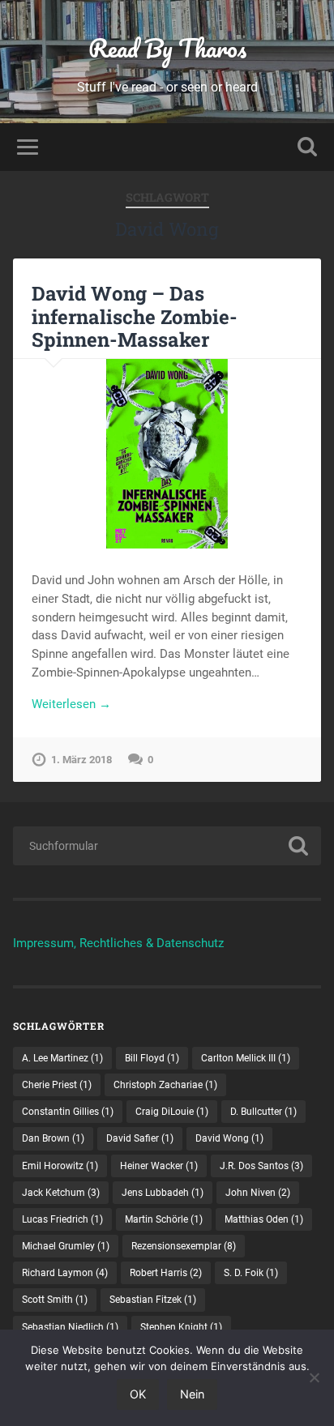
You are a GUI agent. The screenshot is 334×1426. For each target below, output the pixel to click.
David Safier (139, 1138)
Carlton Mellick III (245, 1058)
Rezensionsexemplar (183, 1246)
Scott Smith (55, 1299)
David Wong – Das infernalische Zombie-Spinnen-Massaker (135, 316)
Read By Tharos (167, 48)
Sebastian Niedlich (70, 1327)
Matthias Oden (264, 1219)
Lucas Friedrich (62, 1219)
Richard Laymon (65, 1273)
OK (138, 1394)
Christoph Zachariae (165, 1085)
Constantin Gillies (67, 1111)
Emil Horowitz (60, 1166)
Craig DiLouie (171, 1111)
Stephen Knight (181, 1327)
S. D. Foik (251, 1273)
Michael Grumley (65, 1246)
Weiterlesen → (71, 704)
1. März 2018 (81, 760)
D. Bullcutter (263, 1111)
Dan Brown (53, 1138)
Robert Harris (166, 1273)
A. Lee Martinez (62, 1058)
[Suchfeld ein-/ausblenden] (307, 147)
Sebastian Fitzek (152, 1299)
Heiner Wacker (159, 1166)
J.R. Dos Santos (261, 1166)
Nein (192, 1394)
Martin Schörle (164, 1219)
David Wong (229, 1138)
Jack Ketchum (61, 1192)
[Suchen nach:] (166, 845)
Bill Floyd (152, 1058)
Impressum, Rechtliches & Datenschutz (118, 943)
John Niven (257, 1192)
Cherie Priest (57, 1085)
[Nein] (314, 1377)
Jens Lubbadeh (162, 1192)
